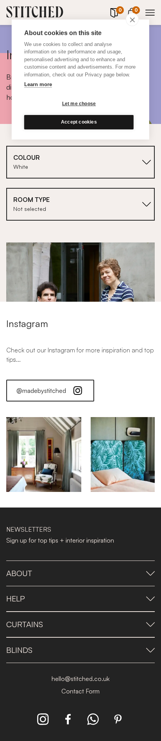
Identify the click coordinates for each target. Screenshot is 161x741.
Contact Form (80, 691)
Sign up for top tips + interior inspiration (60, 540)
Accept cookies (79, 122)
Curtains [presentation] (24, 624)
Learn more (38, 84)
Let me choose (79, 103)
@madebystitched (41, 390)
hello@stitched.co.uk (80, 679)
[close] (132, 19)
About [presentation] (19, 573)
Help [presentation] (15, 598)
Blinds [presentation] (19, 650)
